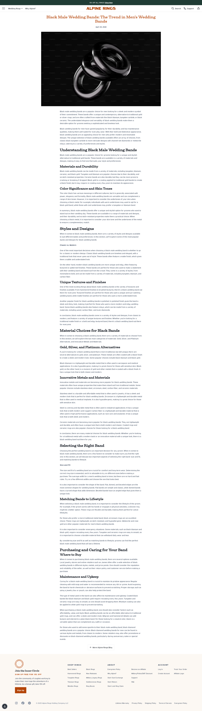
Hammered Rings (74, 673)
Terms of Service (165, 703)
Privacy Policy (137, 703)
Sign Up (20, 690)
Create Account (164, 673)
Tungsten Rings (73, 677)
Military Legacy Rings (94, 677)
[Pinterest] (29, 703)
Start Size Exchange (115, 677)
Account (163, 664)
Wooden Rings (73, 686)
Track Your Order (180, 669)
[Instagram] (16, 703)
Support (134, 677)
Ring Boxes (90, 686)
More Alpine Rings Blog (102, 647)
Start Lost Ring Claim (116, 686)
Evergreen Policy (114, 669)
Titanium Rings (73, 682)
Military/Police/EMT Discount (141, 673)
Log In (160, 669)
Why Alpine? (112, 673)
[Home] (101, 8)
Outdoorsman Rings (93, 682)
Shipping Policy (150, 703)
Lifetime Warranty (122, 703)
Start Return (112, 682)
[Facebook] (23, 703)
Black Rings (90, 669)
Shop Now (109, 2)
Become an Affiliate (138, 669)
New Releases (91, 673)
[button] (198, 8)
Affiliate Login (179, 673)
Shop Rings (74, 664)
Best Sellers (72, 669)
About (111, 664)
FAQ (132, 682)
